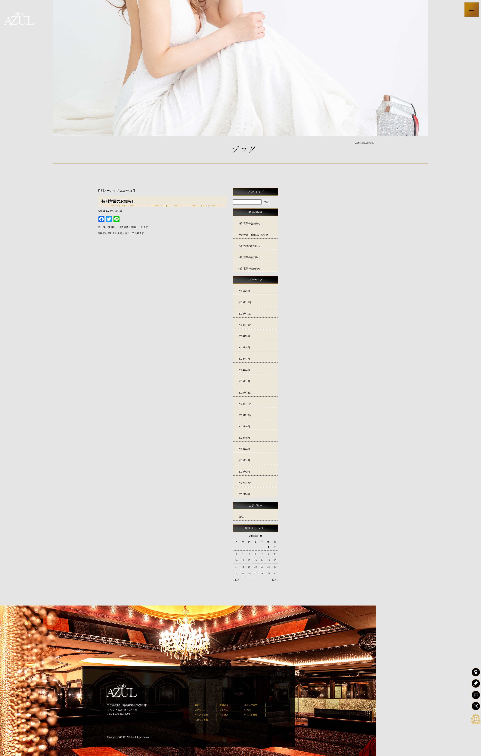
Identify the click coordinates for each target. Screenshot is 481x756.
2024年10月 (245, 325)
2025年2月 (244, 291)
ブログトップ (255, 191)
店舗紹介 (223, 705)
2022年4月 (244, 494)
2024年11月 (245, 313)
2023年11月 (245, 404)
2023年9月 (244, 426)
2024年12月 (245, 302)
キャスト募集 (250, 714)
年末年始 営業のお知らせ (253, 234)
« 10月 (236, 580)
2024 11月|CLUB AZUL (364, 143)
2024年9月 (244, 336)
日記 (241, 516)
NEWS (247, 710)
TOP (197, 705)
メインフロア (250, 705)
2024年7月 (244, 358)
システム (223, 710)
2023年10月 (245, 415)
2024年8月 (244, 347)
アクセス (223, 714)
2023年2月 (244, 471)
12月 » (275, 580)
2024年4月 (244, 370)
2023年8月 (244, 437)
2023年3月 (244, 460)
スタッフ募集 (201, 719)
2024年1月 (244, 381)
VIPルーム (200, 710)
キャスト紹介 (201, 714)
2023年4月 (244, 449)
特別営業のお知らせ (118, 201)
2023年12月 (245, 392)
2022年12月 (245, 483)
